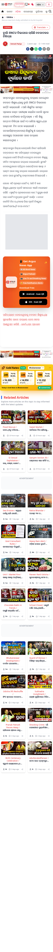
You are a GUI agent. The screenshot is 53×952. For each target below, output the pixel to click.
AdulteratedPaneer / (39, 779)
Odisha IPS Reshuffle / (13, 714)
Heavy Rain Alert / (37, 552)
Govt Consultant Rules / (12, 553)
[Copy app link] (48, 49)
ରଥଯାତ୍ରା (28, 11)
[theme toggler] (32, 4)
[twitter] (32, 49)
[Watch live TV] (27, 4)
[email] (44, 49)
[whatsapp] (36, 49)
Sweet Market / (36, 427)
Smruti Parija (16, 44)
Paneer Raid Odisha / (39, 585)
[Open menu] (2, 4)
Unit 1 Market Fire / (12, 585)
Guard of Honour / (38, 679)
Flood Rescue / (10, 427)
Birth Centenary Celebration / (13, 781)
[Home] (3, 17)
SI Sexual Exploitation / (13, 459)
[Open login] (49, 4)
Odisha (10, 17)
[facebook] (28, 49)
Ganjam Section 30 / (38, 457)
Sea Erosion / (9, 521)
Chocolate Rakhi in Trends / (13, 617)
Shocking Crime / (37, 746)
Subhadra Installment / (39, 714)
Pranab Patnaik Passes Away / (13, 747)
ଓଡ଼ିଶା (18, 11)
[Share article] (22, 435)
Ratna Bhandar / (37, 521)
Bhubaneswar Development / (13, 681)
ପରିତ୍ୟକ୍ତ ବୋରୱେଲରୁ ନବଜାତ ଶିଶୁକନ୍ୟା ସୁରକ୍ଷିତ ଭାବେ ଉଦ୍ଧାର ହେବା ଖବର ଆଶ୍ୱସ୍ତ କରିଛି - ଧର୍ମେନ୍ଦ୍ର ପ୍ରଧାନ (25, 319)
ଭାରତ (9, 11)
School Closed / (36, 616)
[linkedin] (40, 49)
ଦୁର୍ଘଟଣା (39, 11)
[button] (9, 378)
